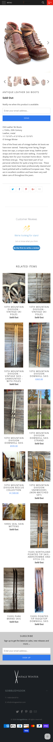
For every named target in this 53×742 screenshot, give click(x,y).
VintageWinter (22, 719)
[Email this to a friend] (39, 189)
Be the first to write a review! (26, 248)
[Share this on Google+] (33, 189)
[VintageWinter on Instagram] (31, 711)
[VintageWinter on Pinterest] (26, 711)
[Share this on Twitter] (12, 189)
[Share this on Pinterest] (26, 189)
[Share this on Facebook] (19, 189)
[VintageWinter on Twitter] (17, 711)
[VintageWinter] (26, 2)
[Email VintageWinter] (35, 711)
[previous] (5, 43)
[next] (48, 43)
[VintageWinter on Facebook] (22, 711)
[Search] (44, 2)
